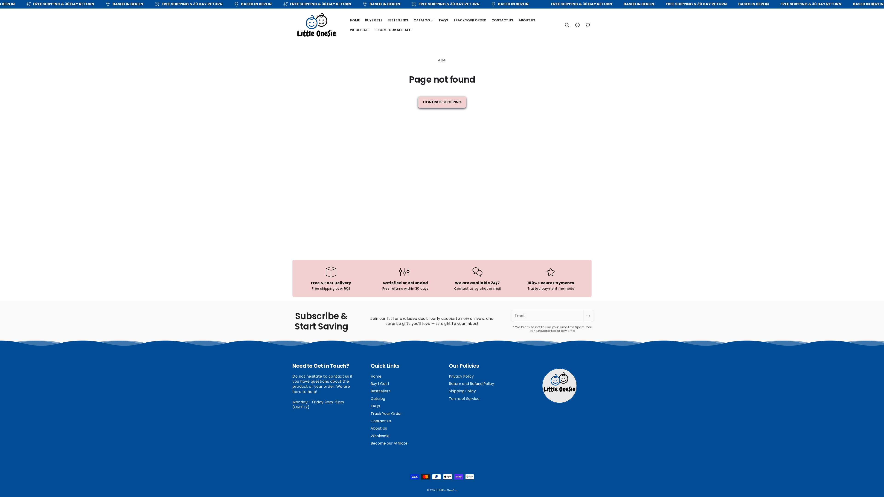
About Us (379, 428)
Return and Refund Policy (471, 383)
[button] (423, 20)
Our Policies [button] (464, 366)
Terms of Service (464, 398)
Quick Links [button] (385, 366)
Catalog (378, 398)
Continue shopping (442, 102)
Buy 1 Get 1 (380, 383)
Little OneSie (448, 490)
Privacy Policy (461, 376)
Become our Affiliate (389, 443)
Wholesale (380, 436)
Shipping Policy (462, 391)
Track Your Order (386, 413)
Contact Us (381, 421)
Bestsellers (380, 391)
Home (376, 376)
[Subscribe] (589, 316)
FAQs (375, 406)
